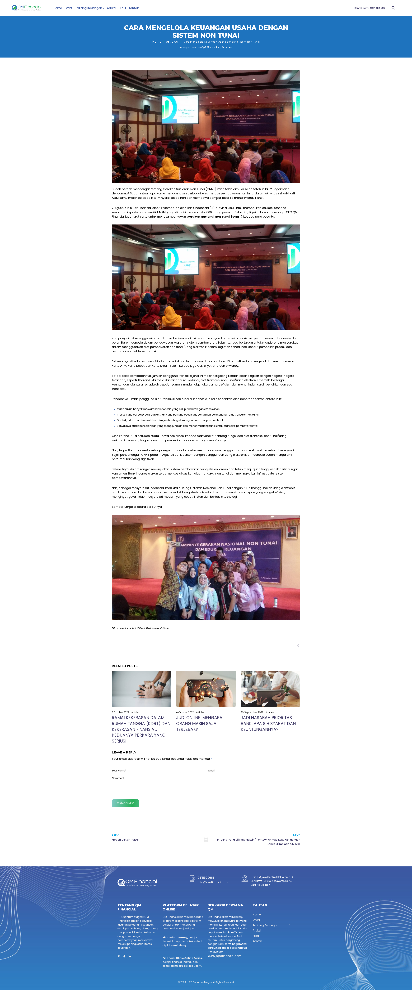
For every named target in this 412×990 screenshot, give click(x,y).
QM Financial (210, 47)
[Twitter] (118, 956)
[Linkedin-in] (129, 956)
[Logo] (26, 8)
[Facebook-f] (124, 956)
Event (68, 8)
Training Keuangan (88, 8)
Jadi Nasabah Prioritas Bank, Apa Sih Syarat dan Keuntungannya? (268, 723)
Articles (172, 42)
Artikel (111, 8)
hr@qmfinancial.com (226, 956)
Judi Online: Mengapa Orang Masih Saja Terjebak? (199, 723)
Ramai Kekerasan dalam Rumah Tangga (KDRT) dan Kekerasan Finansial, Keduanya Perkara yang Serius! (141, 729)
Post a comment (125, 803)
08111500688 (206, 878)
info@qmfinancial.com (214, 882)
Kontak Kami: (370, 8)
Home (57, 8)
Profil (122, 8)
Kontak (133, 8)
